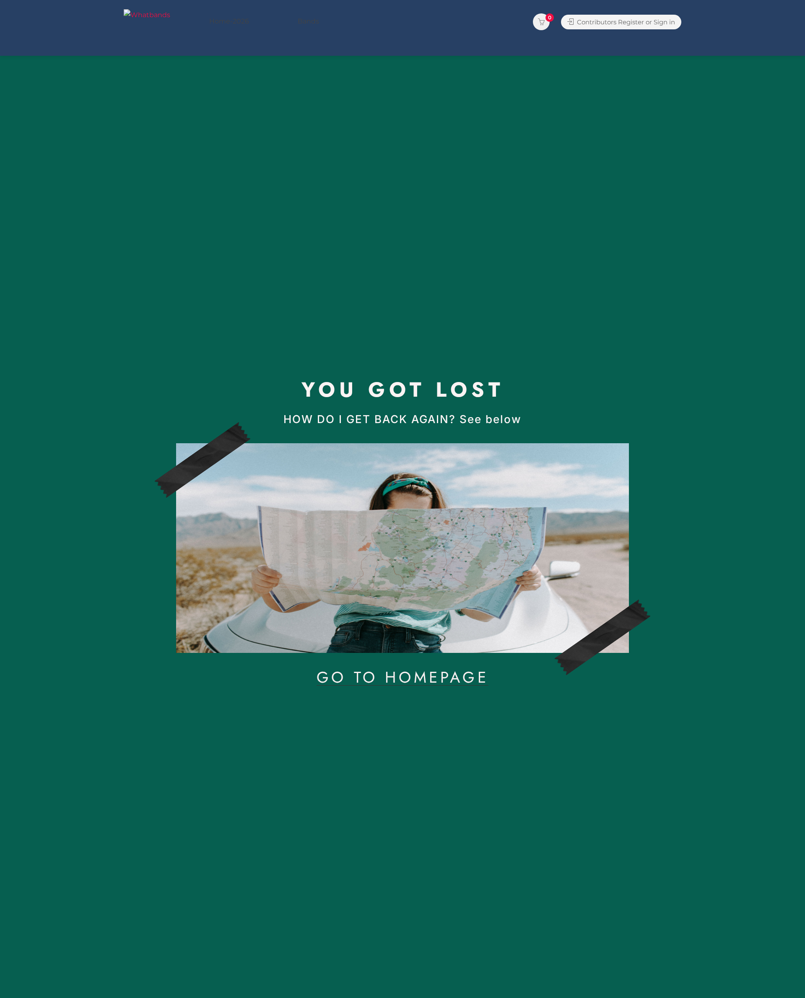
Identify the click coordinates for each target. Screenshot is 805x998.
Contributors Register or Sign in (625, 22)
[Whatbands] (147, 14)
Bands (308, 21)
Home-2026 (229, 21)
